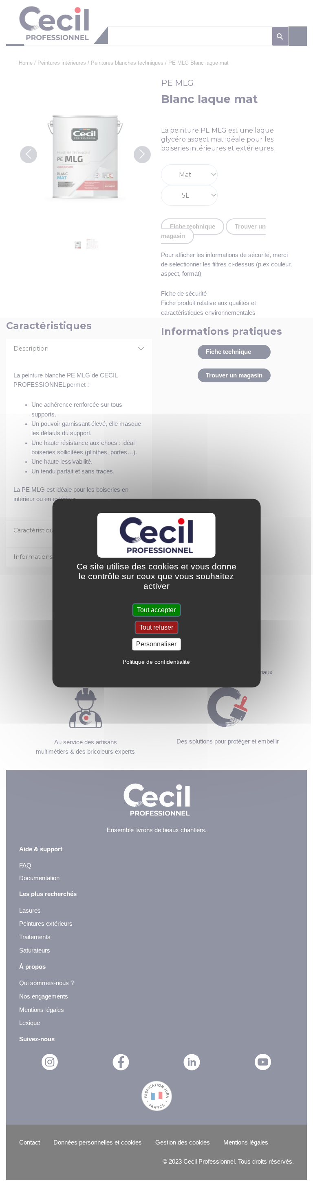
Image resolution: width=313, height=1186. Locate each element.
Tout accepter (156, 609)
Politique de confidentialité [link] (156, 661)
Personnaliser (156, 644)
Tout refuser (156, 627)
